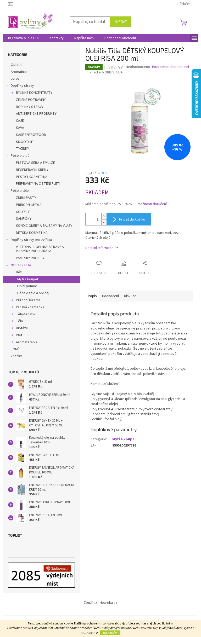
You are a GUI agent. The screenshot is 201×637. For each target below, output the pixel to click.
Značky (16, 356)
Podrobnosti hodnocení (170, 67)
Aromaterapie (27, 342)
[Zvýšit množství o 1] (104, 216)
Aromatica (19, 71)
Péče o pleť (20, 155)
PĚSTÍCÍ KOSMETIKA (31, 176)
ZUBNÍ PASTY (26, 197)
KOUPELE (23, 212)
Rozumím (110, 633)
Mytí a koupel (27, 279)
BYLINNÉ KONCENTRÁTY (34, 92)
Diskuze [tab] (130, 296)
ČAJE (20, 120)
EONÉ (15, 349)
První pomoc (27, 286)
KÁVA (20, 127)
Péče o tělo (20, 190)
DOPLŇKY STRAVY (29, 106)
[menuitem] (23, 38)
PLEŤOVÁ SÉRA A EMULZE (35, 162)
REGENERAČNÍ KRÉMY (32, 169)
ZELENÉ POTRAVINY (31, 99)
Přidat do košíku (132, 219)
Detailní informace (99, 248)
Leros (15, 78)
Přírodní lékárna (28, 300)
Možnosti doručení (152, 204)
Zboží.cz (90, 602)
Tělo (19, 321)
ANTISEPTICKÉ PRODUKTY (36, 113)
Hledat (120, 21)
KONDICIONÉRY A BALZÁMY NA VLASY (44, 225)
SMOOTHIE (24, 141)
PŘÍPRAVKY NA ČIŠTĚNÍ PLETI (38, 183)
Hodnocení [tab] (110, 296)
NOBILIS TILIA (21, 265)
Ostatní (16, 64)
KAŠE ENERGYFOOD (31, 134)
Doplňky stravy (22, 85)
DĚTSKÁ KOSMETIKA (32, 232)
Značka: (106, 72)
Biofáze (22, 328)
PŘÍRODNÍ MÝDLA (29, 204)
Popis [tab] (92, 296)
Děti (19, 272)
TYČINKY (22, 148)
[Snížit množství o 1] (104, 222)
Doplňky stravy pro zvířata (31, 239)
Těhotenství (25, 314)
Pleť (19, 335)
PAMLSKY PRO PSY (30, 258)
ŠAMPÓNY (23, 218)
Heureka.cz (108, 602)
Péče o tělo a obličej (33, 293)
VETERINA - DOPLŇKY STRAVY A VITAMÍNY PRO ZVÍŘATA (40, 249)
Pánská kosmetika (30, 307)
